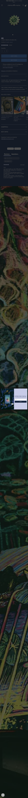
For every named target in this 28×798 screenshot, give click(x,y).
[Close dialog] (26, 389)
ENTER (21, 401)
